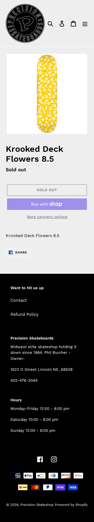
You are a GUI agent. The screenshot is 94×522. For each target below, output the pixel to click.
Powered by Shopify (71, 505)
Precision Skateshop (37, 505)
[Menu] (85, 23)
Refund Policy (24, 314)
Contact (18, 300)
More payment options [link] (47, 217)
